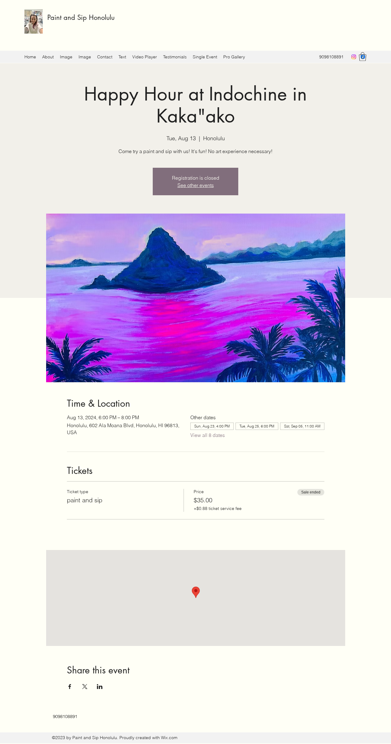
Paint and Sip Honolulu (81, 17)
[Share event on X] (85, 686)
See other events (195, 185)
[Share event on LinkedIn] (100, 686)
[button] (362, 56)
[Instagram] (354, 57)
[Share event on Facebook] (70, 686)
